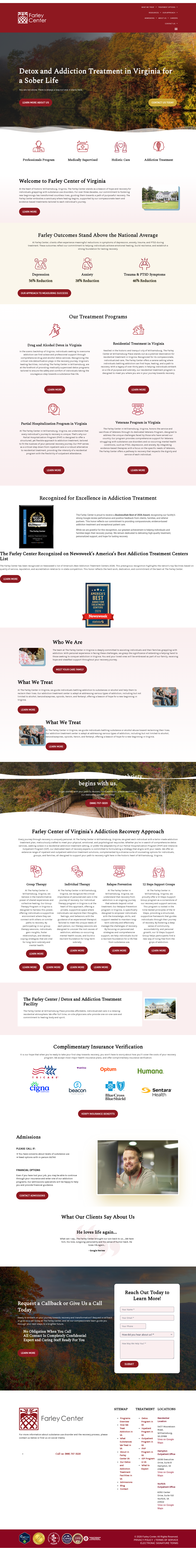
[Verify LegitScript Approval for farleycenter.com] (24, 1543)
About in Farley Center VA (125, 1455)
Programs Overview (125, 1420)
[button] (176, 28)
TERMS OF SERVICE (166, 1540)
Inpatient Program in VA (147, 1431)
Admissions (149, 18)
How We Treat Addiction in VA (126, 1429)
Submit (129, 1364)
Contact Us (170, 23)
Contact (124, 1489)
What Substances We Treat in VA (126, 1443)
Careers (174, 18)
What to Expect (145, 1467)
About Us (162, 18)
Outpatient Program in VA (147, 1441)
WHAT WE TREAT (147, 7)
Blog (122, 1485)
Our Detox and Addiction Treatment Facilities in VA (126, 1470)
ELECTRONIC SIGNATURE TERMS (159, 1543)
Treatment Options (166, 7)
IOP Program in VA (148, 1460)
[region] (98, 1240)
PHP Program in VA (147, 1452)
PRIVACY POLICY (143, 1540)
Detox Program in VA (147, 1421)
